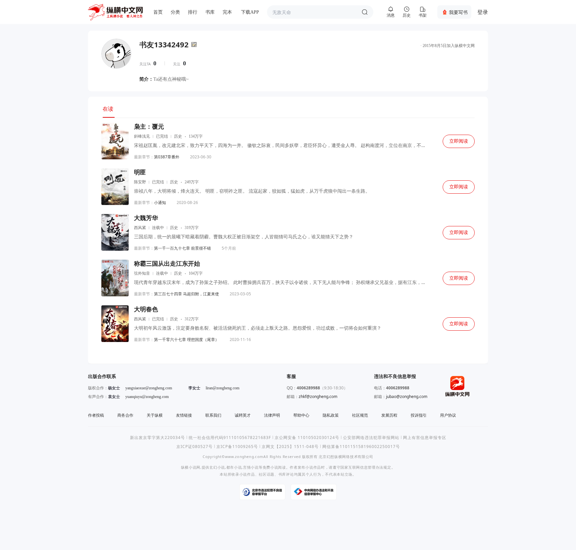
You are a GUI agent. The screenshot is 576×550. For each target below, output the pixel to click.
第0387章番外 (166, 157)
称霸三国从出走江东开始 (167, 263)
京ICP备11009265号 (237, 446)
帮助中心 (301, 415)
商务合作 (125, 415)
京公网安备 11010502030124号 (307, 437)
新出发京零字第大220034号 (157, 437)
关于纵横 (155, 415)
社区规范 (360, 415)
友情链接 (184, 415)
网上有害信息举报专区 (424, 437)
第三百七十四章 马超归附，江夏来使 (186, 294)
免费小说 (270, 467)
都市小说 (234, 467)
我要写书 (458, 12)
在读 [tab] (108, 108)
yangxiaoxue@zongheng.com (148, 388)
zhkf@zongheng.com (318, 396)
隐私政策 (331, 415)
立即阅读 (458, 141)
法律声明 (272, 415)
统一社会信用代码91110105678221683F (230, 437)
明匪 (140, 172)
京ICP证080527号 (194, 446)
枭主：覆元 (149, 126)
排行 (192, 12)
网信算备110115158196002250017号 (361, 446)
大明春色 (146, 309)
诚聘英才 (243, 415)
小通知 (160, 202)
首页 (158, 12)
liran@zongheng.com (222, 388)
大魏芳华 (146, 218)
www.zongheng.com (244, 456)
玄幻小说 (217, 467)
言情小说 (251, 467)
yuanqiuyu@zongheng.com (147, 396)
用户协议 (448, 415)
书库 (210, 12)
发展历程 (389, 415)
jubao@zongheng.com (406, 396)
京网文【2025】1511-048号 (290, 446)
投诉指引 (419, 415)
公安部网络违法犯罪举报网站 (371, 437)
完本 (227, 12)
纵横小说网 (190, 467)
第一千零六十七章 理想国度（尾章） (186, 339)
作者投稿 (96, 415)
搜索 (364, 12)
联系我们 (213, 415)
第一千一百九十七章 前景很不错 (182, 248)
